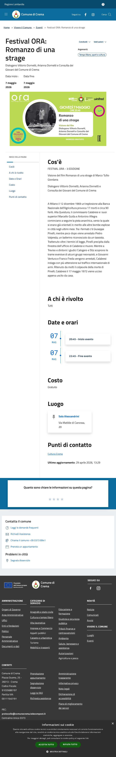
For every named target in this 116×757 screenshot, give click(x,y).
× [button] (112, 723)
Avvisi (90, 620)
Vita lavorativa (37, 623)
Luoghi (90, 635)
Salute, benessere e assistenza (69, 646)
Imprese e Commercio (41, 628)
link (87, 738)
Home (7, 27)
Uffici (4, 620)
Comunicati (93, 615)
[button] (57, 751)
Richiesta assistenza (40, 698)
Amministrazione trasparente (67, 676)
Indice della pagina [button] (17, 157)
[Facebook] (84, 14)
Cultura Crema (55, 454)
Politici (5, 631)
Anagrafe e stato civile (41, 612)
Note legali (64, 688)
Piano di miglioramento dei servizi (70, 706)
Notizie (90, 609)
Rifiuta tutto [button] (70, 744)
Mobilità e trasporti (40, 647)
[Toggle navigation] (6, 14)
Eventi (39, 27)
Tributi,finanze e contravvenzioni (67, 631)
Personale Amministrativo (10, 639)
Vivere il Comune (23, 27)
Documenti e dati (10, 646)
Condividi (83, 41)
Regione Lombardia (14, 4)
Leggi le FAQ (36, 693)
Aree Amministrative (12, 615)
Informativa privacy (69, 683)
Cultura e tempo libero (41, 617)
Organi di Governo (11, 609)
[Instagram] (92, 14)
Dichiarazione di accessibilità (67, 696)
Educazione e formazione (65, 611)
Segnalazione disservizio (37, 685)
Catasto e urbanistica (41, 638)
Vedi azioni (99, 41)
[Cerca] (109, 14)
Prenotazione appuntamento (37, 676)
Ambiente (64, 638)
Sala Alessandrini (69, 416)
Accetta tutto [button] (46, 744)
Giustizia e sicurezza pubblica (69, 621)
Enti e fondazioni (10, 626)
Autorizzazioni (66, 653)
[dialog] (58, 738)
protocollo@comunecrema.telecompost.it (24, 714)
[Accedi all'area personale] (103, 4)
